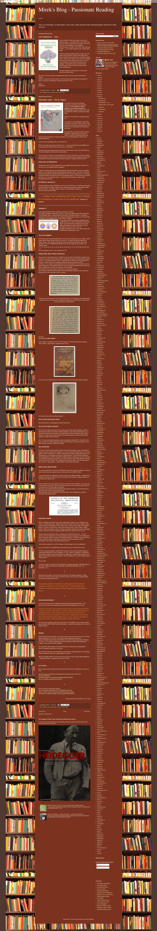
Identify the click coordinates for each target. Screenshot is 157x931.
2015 (98, 114)
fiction (98, 384)
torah (98, 794)
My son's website (101, 889)
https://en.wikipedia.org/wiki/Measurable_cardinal (61, 692)
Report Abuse (100, 858)
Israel (98, 473)
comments (99, 273)
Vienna (99, 822)
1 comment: (53, 90)
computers (99, 277)
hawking (99, 436)
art (97, 169)
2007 (98, 129)
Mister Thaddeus (101, 582)
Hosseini (99, 453)
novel (98, 616)
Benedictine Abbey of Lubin (104, 905)
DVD (98, 336)
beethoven (99, 195)
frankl (98, 401)
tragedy (99, 796)
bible (98, 199)
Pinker (98, 657)
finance (99, 388)
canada (99, 234)
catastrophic (100, 243)
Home (64, 711)
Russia (99, 721)
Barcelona (99, 193)
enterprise (99, 353)
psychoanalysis (101, 677)
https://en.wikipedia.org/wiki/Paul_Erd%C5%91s (51, 640)
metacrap (99, 571)
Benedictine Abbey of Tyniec (104, 909)
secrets (99, 736)
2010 (98, 122)
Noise (98, 612)
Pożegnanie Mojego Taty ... (103, 51)
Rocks (98, 714)
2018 (98, 92)
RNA (98, 712)
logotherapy (100, 538)
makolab (99, 551)
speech (99, 766)
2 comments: (53, 704)
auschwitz (99, 182)
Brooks (99, 223)
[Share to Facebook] (66, 90)
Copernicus (100, 288)
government (100, 423)
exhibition (99, 367)
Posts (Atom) (48, 714)
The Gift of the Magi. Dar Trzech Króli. (106, 53)
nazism (99, 603)
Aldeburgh (99, 152)
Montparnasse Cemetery (81, 669)
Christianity (100, 258)
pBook (98, 642)
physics (59, 707)
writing (98, 844)
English (99, 351)
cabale (98, 232)
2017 (98, 94)
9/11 (98, 138)
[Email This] (61, 90)
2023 (98, 81)
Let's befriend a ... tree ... (49, 37)
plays (98, 660)
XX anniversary (101, 847)
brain (98, 217)
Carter (98, 241)
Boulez (99, 212)
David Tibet (100, 312)
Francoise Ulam (73, 150)
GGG (98, 416)
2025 (98, 77)
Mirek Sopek (110, 60)
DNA (98, 327)
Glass (98, 418)
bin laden (99, 201)
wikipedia (99, 838)
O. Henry (99, 618)
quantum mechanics (102, 683)
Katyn (98, 499)
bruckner (99, 225)
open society (100, 623)
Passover (99, 640)
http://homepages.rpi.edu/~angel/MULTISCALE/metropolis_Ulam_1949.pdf (58, 492)
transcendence (100, 797)
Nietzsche (99, 610)
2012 (98, 118)
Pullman (99, 681)
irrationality (100, 469)
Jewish (99, 482)
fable (98, 371)
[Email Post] (58, 90)
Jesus (98, 480)
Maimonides (100, 549)
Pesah (98, 645)
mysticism (99, 597)
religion (99, 705)
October (101, 107)
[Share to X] (64, 90)
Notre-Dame (100, 614)
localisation (100, 534)
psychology (100, 679)
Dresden (99, 330)
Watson (99, 829)
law (98, 519)
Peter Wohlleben (69, 45)
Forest (56, 92)
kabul (98, 493)
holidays (99, 445)
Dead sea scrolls (101, 316)
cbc (98, 249)
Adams (99, 143)
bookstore (99, 210)
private (98, 675)
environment (100, 354)
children (99, 253)
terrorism (99, 784)
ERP (98, 356)
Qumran (99, 688)
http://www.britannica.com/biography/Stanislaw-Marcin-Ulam (54, 423)
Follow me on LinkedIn (110, 63)
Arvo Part (99, 177)
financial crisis (100, 390)
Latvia (98, 518)
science (63, 707)
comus (98, 278)
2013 (98, 116)
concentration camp (102, 280)
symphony (99, 777)
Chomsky (99, 256)
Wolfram (99, 842)
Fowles (99, 397)
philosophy (100, 651)
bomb (98, 206)
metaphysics (100, 573)
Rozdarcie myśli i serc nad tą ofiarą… (106, 42)
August (100, 111)
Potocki (99, 670)
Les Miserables (101, 523)
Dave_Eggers (100, 310)
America (99, 156)
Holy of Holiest (100, 449)
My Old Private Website (103, 891)
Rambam (99, 694)
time (98, 792)
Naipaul (99, 599)
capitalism (99, 240)
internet (99, 466)
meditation (99, 566)
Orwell (98, 629)
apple (98, 162)
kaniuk (98, 497)
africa (98, 147)
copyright (99, 290)
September (101, 109)
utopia (98, 818)
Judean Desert (100, 488)
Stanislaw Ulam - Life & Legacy (52, 100)
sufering (99, 775)
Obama (99, 619)
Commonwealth (101, 275)
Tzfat (98, 803)
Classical (99, 267)
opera (98, 625)
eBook (98, 340)
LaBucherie (100, 516)
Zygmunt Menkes (83, 380)
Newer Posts (42, 711)
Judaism (99, 486)
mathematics (54, 707)
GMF (98, 419)
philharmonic (100, 649)
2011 (98, 120)
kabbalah (99, 492)
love (98, 540)
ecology (52, 92)
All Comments (101, 867)
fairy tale (99, 373)
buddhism (99, 228)
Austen (99, 184)
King (98, 505)
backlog (99, 188)
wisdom (99, 840)
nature (59, 92)
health (98, 438)
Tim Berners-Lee (101, 790)
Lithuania (99, 532)
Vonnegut (99, 823)
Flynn (98, 393)
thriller (98, 786)
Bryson (99, 227)
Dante (98, 308)
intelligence (100, 464)
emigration (99, 347)
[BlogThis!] (63, 90)
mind (98, 579)
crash (98, 295)
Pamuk (99, 634)
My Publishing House (102, 887)
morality (99, 590)
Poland (99, 664)
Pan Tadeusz (100, 636)
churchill (99, 260)
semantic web (100, 738)
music (98, 595)
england (99, 349)
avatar (98, 186)
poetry (98, 662)
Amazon (99, 154)
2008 (98, 127)
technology (100, 781)
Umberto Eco (100, 807)
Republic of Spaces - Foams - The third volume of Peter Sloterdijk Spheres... (66, 805)
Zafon (98, 849)
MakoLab (115, 62)
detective (99, 321)
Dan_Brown (100, 304)
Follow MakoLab (109, 65)
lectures (99, 521)
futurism (99, 408)
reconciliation (100, 703)
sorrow (98, 759)
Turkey (98, 801)
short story (99, 744)
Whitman (99, 836)
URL (98, 812)
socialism (99, 749)
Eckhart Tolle (100, 342)
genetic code (100, 410)
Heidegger (99, 440)
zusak (98, 853)
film (98, 386)
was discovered (60, 430)
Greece (99, 425)
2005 (98, 131)
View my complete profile (102, 69)
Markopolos (100, 556)
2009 (98, 125)
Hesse (98, 442)
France (99, 399)
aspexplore (100, 178)
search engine (100, 734)
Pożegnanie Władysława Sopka (105, 48)
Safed (98, 723)
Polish (98, 666)
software (99, 753)
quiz (98, 686)
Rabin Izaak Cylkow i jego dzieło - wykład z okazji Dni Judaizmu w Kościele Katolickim (107, 45)
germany (99, 414)
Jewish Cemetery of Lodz (103, 900)
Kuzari (98, 514)
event (98, 366)
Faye (98, 380)
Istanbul (99, 475)
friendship (99, 406)
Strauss (99, 773)
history (98, 443)
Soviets (99, 762)
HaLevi (99, 434)
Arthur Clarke (100, 171)
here (74, 228)
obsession (99, 621)
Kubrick (99, 510)
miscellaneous (100, 581)
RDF (98, 695)
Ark (98, 167)
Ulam (66, 707)
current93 (99, 301)
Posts (99, 864)
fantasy (99, 375)
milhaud (99, 577)
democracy (100, 319)
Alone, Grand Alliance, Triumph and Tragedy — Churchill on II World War (65, 814)
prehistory (99, 673)
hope (98, 451)
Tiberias (99, 788)
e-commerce (100, 338)
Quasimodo (100, 684)
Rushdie (99, 720)
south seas (99, 760)
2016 (98, 96)
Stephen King (100, 770)
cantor (98, 238)
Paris (98, 638)
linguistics (99, 527)
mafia (98, 545)
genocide (99, 412)
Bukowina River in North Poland (105, 894)
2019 (98, 90)
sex (98, 740)
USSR (98, 816)
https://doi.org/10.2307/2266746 (65, 693)
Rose (98, 716)
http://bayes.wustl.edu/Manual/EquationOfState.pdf (52, 488)
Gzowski (99, 430)
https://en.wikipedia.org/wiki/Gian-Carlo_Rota (50, 648)
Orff (98, 627)
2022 (98, 84)
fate (98, 377)
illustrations (100, 460)
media (98, 564)
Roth (98, 718)
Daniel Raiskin (100, 306)
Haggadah (99, 432)
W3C (98, 825)
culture (98, 299)
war (98, 827)
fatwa (98, 379)
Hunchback (100, 456)
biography (99, 202)
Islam (98, 471)
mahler (99, 547)
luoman (81, 919)
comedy (99, 271)
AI (97, 149)
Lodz (98, 536)
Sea (98, 733)
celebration (100, 251)
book (49, 92)
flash (98, 392)
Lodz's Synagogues (102, 904)
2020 (98, 88)
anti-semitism (100, 160)
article (98, 173)
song (98, 755)
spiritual (99, 768)
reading (99, 697)
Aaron (98, 139)
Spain (98, 764)
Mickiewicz (99, 575)
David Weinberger (101, 314)
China (98, 254)
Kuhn (98, 512)
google (99, 421)
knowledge (100, 506)
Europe (99, 364)
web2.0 (99, 833)
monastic (99, 586)
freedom (99, 405)
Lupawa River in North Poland (104, 892)
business (99, 230)
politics (99, 668)
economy (99, 345)
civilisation (99, 266)
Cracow (99, 293)
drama (98, 329)
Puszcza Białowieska (65, 67)
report (98, 707)
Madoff (98, 543)
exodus (99, 369)
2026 (98, 75)
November (101, 100)
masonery (99, 558)
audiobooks (45, 92)
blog (98, 204)
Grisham (99, 427)
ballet (98, 190)
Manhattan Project (47, 707)
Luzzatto (99, 542)
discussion (99, 323)
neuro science (100, 605)
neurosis (99, 607)
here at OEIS (79, 243)
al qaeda (99, 151)
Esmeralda (99, 358)
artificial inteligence (102, 175)
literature (99, 531)
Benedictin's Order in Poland (104, 907)
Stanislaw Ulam (68, 132)
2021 (98, 86)
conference (100, 282)
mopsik (99, 588)
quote (98, 690)
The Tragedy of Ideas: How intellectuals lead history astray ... (58, 719)
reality (98, 699)
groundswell (100, 429)
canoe (98, 236)
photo (98, 653)
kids (98, 501)
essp (98, 360)
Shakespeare (100, 742)
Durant (98, 334)
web (98, 831)
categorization (100, 245)
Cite (98, 264)
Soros (98, 757)
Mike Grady (70, 72)
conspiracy (99, 286)
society (99, 751)
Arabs (98, 164)
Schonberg (100, 727)
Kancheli (99, 495)
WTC (98, 846)
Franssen (99, 403)
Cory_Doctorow (101, 291)
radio (98, 692)
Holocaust (99, 447)
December (101, 98)
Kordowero (100, 508)
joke (98, 484)
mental (98, 568)
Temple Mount (100, 783)
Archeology (100, 165)
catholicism (100, 247)
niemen (99, 608)
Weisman (99, 835)
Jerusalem (99, 479)
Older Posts (87, 711)
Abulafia (99, 141)
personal (99, 644)
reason (99, 701)
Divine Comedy (101, 325)
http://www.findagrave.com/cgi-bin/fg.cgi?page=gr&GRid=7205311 (56, 677)
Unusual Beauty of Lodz (103, 902)
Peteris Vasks (100, 647)
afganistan (99, 145)
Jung (98, 490)
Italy (98, 477)
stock (98, 771)
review (98, 708)
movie (98, 594)
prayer (98, 671)
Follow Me (107, 67)
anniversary (100, 158)
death (98, 317)
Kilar (98, 503)
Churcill (99, 262)
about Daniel (46, 240)
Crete (98, 297)
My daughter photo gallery (103, 883)
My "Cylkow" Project (102, 885)
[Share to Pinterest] (68, 90)
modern (99, 584)
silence (99, 746)
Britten (98, 221)
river (98, 710)
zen (98, 851)
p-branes (99, 631)
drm (98, 332)
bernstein (99, 197)
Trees (63, 92)
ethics (98, 362)
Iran (98, 467)
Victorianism (100, 820)
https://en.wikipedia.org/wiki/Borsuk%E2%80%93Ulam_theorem (55, 690)
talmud (98, 779)
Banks (98, 191)
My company (100, 898)
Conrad (99, 284)
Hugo (98, 455)
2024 (98, 79)
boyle (98, 214)
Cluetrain (99, 269)
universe (99, 809)
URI (98, 810)
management (100, 553)
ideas (98, 458)
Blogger (92, 919)
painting (99, 632)
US (98, 814)
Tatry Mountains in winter (103, 896)
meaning (99, 562)
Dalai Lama (100, 303)
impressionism (100, 462)
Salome (99, 725)
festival (99, 382)
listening (99, 529)
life (98, 525)
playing (99, 658)
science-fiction (100, 731)
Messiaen (99, 569)
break (98, 219)
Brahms (99, 215)
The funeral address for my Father (105, 49)
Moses (98, 592)
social (98, 747)
